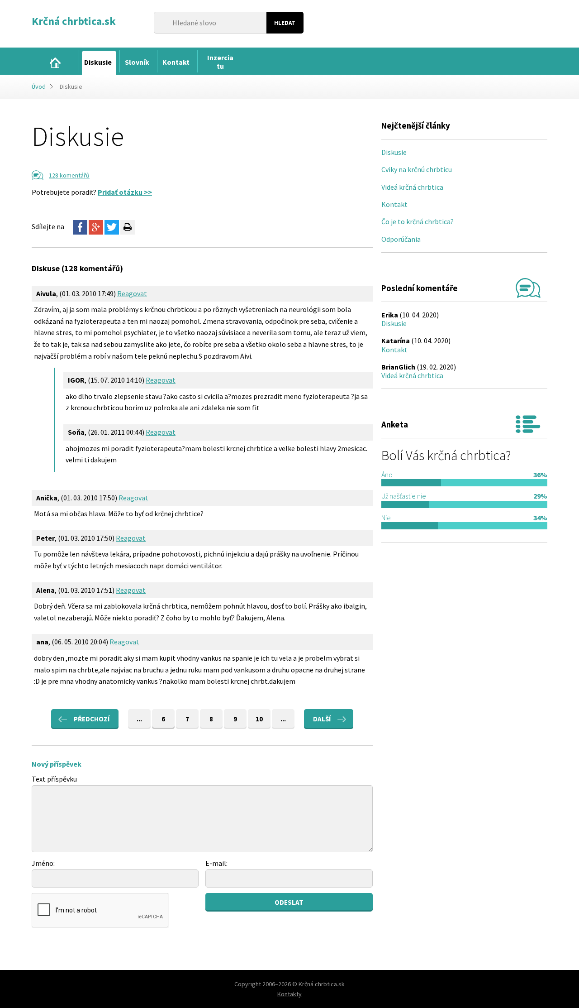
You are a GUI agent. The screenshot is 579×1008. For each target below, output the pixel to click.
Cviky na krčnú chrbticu (416, 169)
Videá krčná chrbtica (412, 187)
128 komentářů (69, 175)
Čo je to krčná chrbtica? (417, 221)
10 (259, 719)
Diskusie (394, 152)
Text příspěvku (54, 778)
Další (322, 719)
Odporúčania (401, 239)
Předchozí (91, 719)
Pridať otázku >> (125, 192)
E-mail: (216, 863)
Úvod (39, 86)
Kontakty (289, 994)
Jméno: (43, 863)
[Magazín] (55, 63)
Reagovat (132, 293)
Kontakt (394, 204)
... (139, 719)
